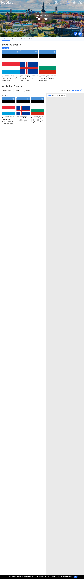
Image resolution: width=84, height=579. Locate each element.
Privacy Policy (56, 577)
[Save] (75, 34)
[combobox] (7, 90)
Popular (5, 48)
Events (6, 39)
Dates (27, 90)
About (23, 39)
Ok (76, 577)
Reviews (31, 39)
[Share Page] (80, 34)
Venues (14, 39)
